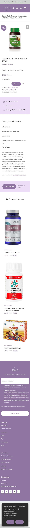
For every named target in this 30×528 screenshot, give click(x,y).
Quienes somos (5, 477)
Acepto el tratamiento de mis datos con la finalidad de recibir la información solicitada (13, 407)
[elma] (15, 368)
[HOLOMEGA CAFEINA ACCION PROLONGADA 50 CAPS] (14, 262)
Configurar (23, 506)
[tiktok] (14, 491)
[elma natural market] (6, 5)
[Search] (21, 8)
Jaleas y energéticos (22, 16)
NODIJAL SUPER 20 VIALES (12, 348)
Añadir (17, 84)
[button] (27, 27)
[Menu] (25, 8)
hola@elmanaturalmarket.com (8, 486)
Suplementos (14, 16)
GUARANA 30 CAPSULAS (11, 253)
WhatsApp (3, 484)
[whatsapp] (18, 491)
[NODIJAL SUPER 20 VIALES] (15, 320)
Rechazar (19, 522)
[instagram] (6, 491)
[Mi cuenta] (13, 8)
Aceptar (10, 522)
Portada (4, 16)
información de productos (19, 175)
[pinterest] (10, 491)
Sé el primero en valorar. (7, 64)
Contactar (3, 481)
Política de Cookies (19, 508)
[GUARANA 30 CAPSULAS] (12, 207)
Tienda (8, 16)
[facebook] (2, 491)
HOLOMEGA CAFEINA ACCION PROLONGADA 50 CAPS (14, 309)
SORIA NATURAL (11, 90)
